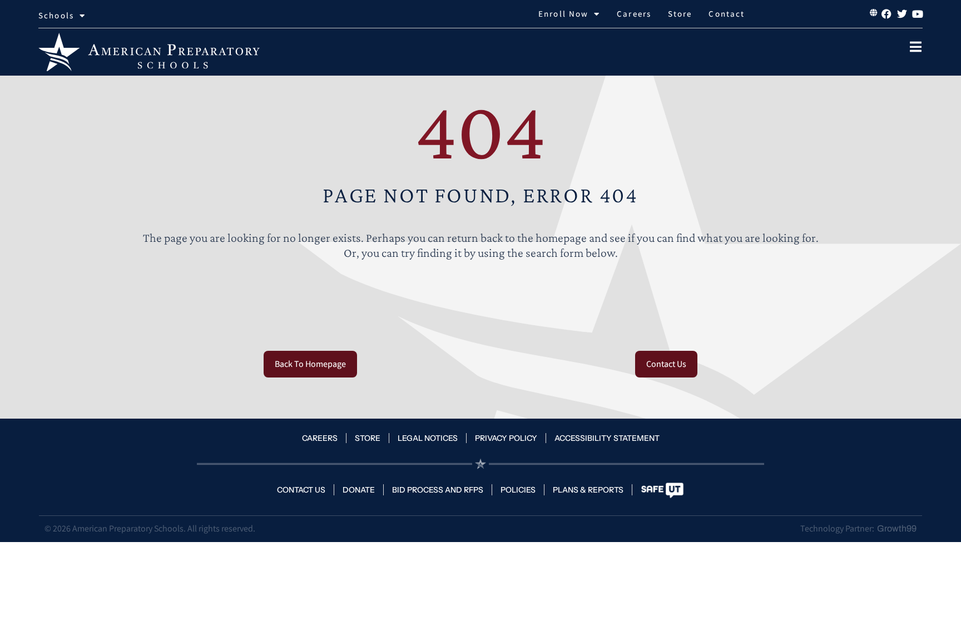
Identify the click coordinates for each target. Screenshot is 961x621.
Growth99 (897, 528)
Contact (727, 13)
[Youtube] (918, 14)
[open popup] (916, 46)
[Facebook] (886, 14)
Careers (634, 13)
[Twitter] (902, 14)
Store (680, 13)
